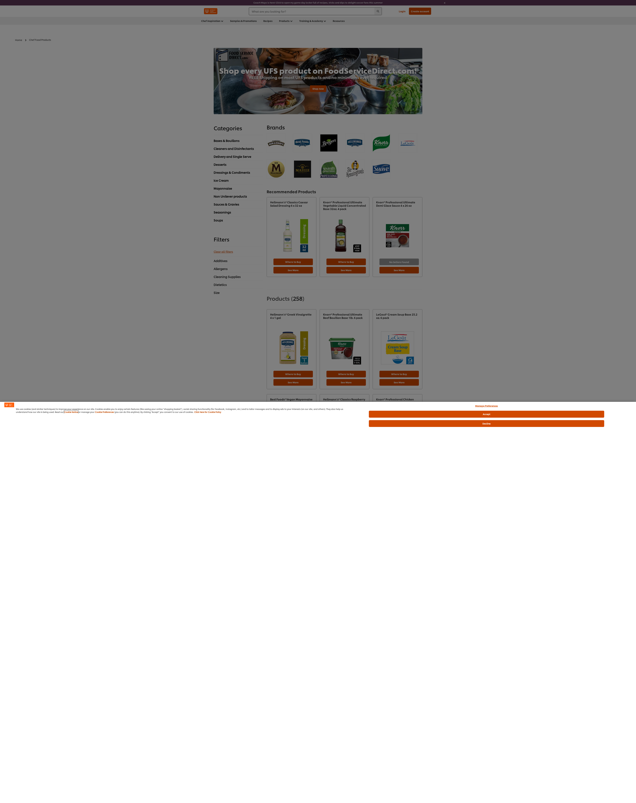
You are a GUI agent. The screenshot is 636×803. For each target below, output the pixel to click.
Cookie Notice (71, 412)
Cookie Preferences (104, 412)
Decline (486, 423)
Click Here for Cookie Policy (207, 412)
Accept (486, 414)
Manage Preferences (486, 405)
